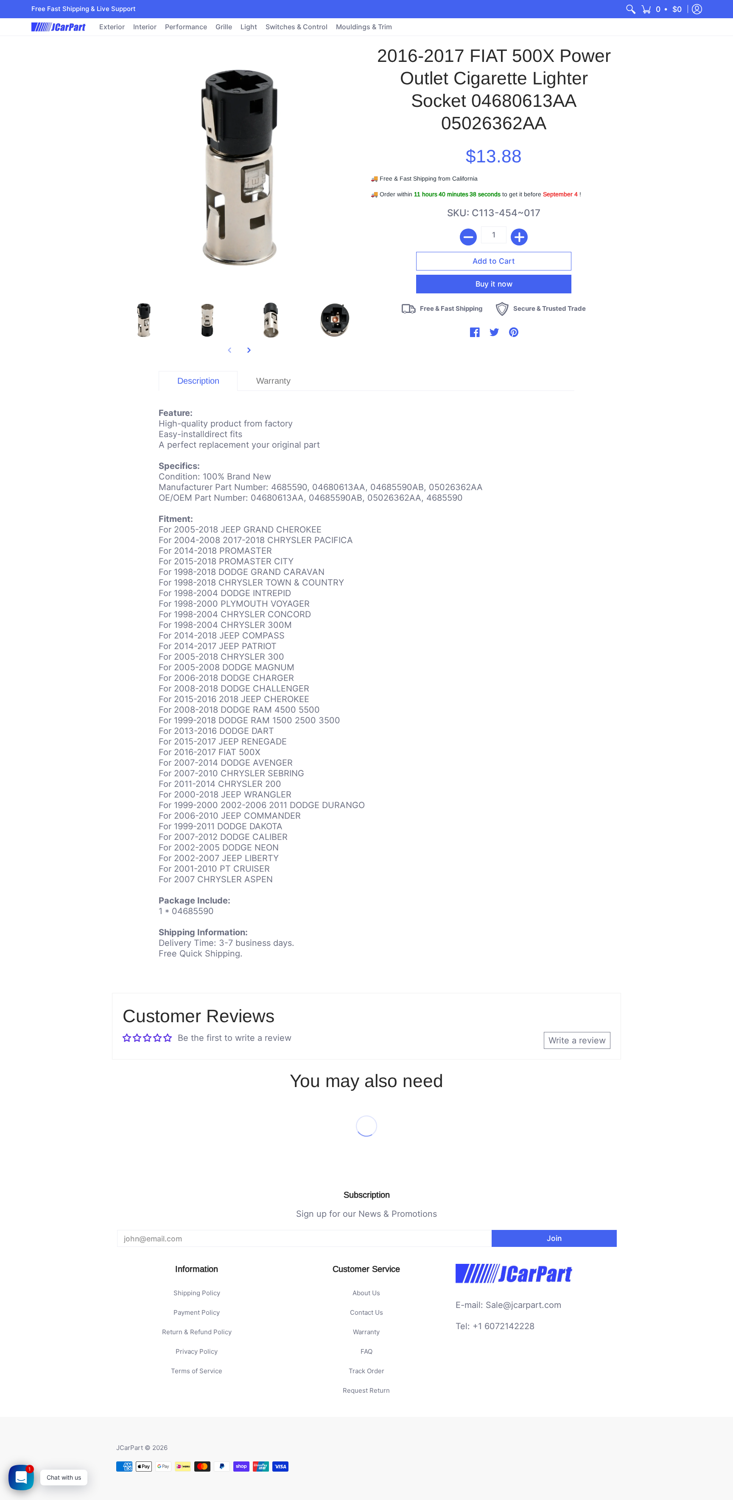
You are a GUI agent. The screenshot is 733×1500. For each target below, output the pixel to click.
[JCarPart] (59, 27)
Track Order (366, 1371)
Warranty (366, 1332)
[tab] (198, 381)
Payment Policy (196, 1312)
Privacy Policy (197, 1351)
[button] (661, 9)
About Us (366, 1293)
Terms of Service (196, 1371)
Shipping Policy (196, 1293)
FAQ (366, 1351)
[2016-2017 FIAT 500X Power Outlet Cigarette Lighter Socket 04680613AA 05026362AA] (143, 320)
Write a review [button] (577, 1040)
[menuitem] (630, 9)
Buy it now (494, 283)
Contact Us (366, 1312)
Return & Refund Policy (197, 1332)
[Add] (519, 237)
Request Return (366, 1390)
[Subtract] (468, 237)
